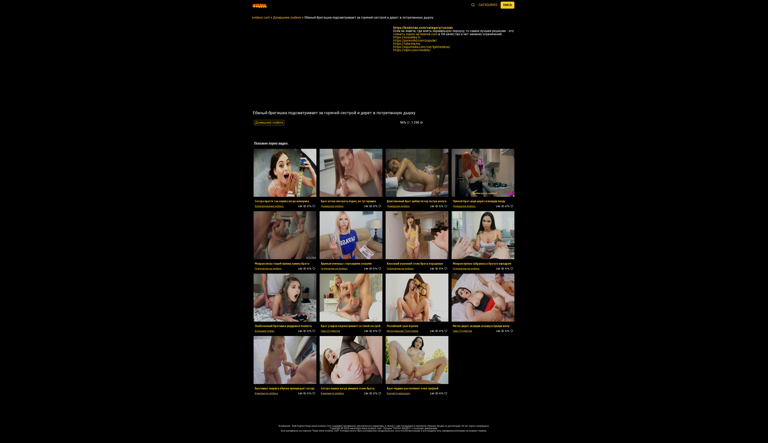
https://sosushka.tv (407, 37)
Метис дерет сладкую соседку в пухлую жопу (481, 326)
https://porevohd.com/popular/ (415, 40)
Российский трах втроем (402, 326)
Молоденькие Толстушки (402, 330)
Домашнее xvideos (269, 122)
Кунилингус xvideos (266, 393)
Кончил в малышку (398, 393)
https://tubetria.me (406, 44)
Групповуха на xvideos (268, 268)
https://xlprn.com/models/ (412, 50)
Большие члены (264, 330)
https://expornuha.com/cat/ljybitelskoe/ (421, 47)
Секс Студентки (330, 330)
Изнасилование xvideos (269, 206)
